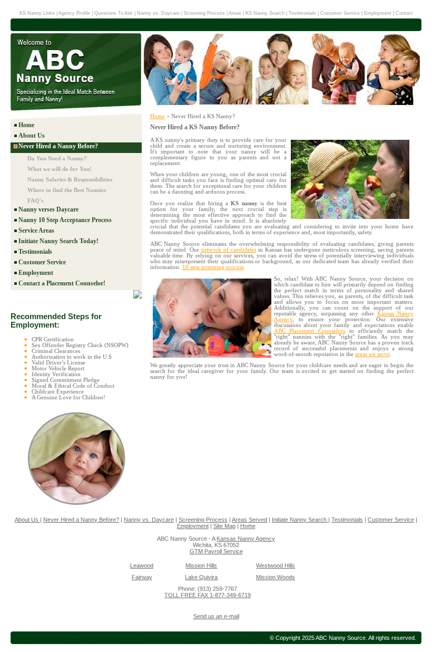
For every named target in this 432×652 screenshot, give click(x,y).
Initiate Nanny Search (300, 519)
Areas (235, 13)
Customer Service (340, 13)
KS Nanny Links (37, 13)
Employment (377, 13)
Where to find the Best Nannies (66, 190)
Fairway (142, 577)
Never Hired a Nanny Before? (58, 146)
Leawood (141, 565)
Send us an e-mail (216, 616)
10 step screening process (213, 267)
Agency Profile (75, 13)
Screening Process (204, 13)
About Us (31, 135)
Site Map (224, 526)
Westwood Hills (275, 565)
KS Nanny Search (266, 13)
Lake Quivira (201, 577)
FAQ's (35, 200)
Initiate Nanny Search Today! (58, 241)
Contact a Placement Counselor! (61, 283)
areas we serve (372, 354)
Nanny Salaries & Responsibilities (69, 179)
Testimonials (302, 13)
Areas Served (249, 519)
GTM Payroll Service (216, 551)
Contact (404, 13)
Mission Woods (275, 577)
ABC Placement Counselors (310, 331)
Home (26, 125)
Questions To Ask (113, 13)
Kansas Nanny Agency (246, 538)
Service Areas (36, 230)
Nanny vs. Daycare (158, 13)
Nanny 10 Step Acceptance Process (65, 220)
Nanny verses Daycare (48, 209)
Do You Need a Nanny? (57, 158)
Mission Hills (201, 565)
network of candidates (228, 250)
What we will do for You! (59, 169)
